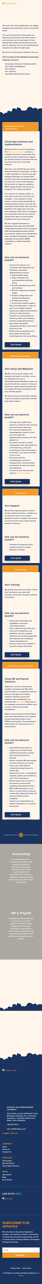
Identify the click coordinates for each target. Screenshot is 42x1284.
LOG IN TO (12, 1193)
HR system (20, 702)
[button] (38, 3)
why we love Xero (23, 473)
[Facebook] (3, 1136)
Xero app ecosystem (16, 152)
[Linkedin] (7, 1136)
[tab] (20, 126)
